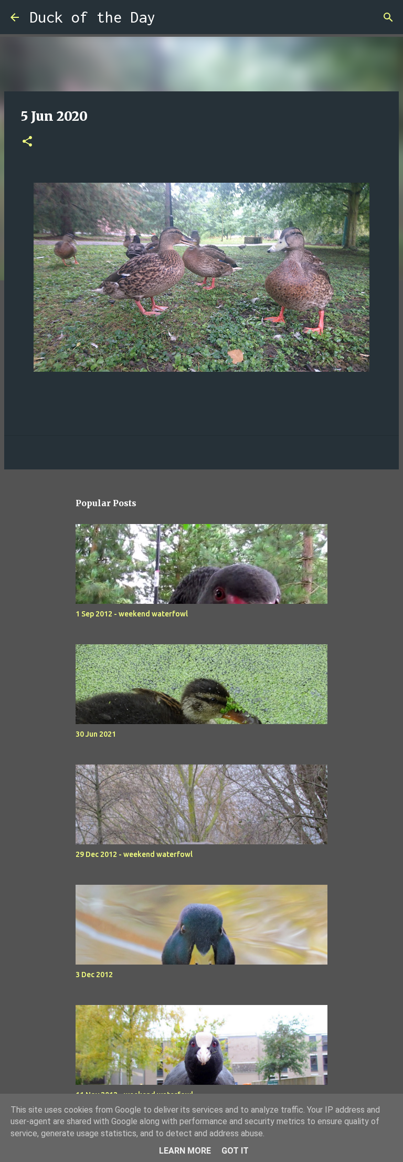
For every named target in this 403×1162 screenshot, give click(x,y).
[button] (27, 142)
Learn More (185, 1151)
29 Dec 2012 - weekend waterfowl (134, 854)
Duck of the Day (92, 17)
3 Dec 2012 (94, 974)
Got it (235, 1151)
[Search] (170, 17)
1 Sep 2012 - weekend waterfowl (132, 614)
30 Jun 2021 (96, 734)
